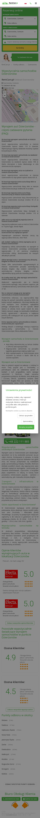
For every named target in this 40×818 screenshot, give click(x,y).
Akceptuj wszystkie (26, 427)
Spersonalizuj (28, 421)
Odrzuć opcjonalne (26, 415)
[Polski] (25, 3)
